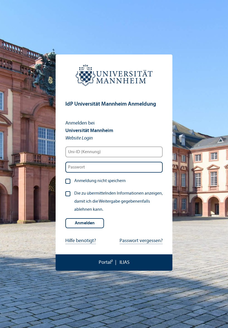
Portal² (106, 262)
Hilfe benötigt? (80, 240)
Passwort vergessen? (141, 240)
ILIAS (125, 262)
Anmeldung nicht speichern (100, 181)
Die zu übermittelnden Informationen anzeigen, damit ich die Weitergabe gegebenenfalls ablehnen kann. (118, 201)
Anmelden (85, 223)
